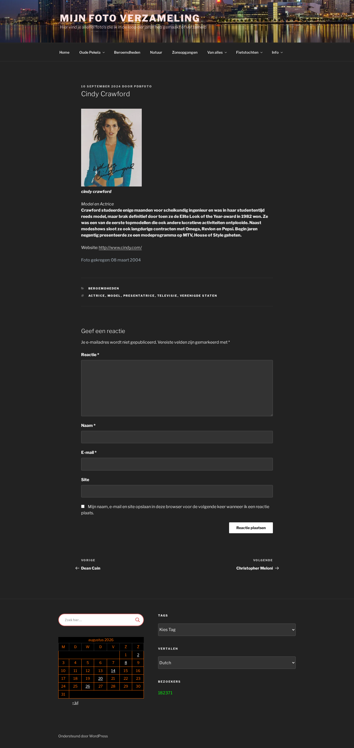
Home (64, 52)
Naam (88, 425)
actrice (96, 295)
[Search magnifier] (137, 620)
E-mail (89, 452)
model (114, 295)
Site (85, 479)
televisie (167, 295)
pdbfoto (143, 86)
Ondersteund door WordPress (83, 736)
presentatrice (139, 295)
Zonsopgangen (184, 52)
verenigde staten (198, 295)
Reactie (90, 354)
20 (100, 678)
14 (113, 670)
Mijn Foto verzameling (130, 18)
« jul (75, 702)
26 (88, 686)
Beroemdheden (127, 52)
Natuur (156, 52)
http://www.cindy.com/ (120, 247)
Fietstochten (247, 52)
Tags (163, 615)
